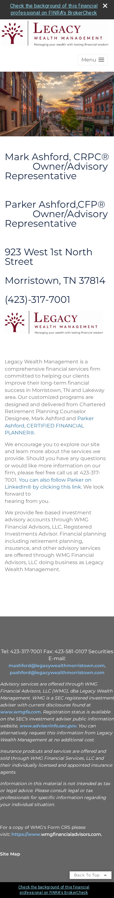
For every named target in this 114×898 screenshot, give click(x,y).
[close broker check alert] (105, 5)
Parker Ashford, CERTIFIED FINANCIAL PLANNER (49, 425)
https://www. (26, 834)
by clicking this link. (56, 487)
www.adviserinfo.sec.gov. (48, 726)
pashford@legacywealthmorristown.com (57, 672)
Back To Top (87, 875)
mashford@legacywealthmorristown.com (57, 665)
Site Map (10, 854)
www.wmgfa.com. (20, 712)
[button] (93, 59)
